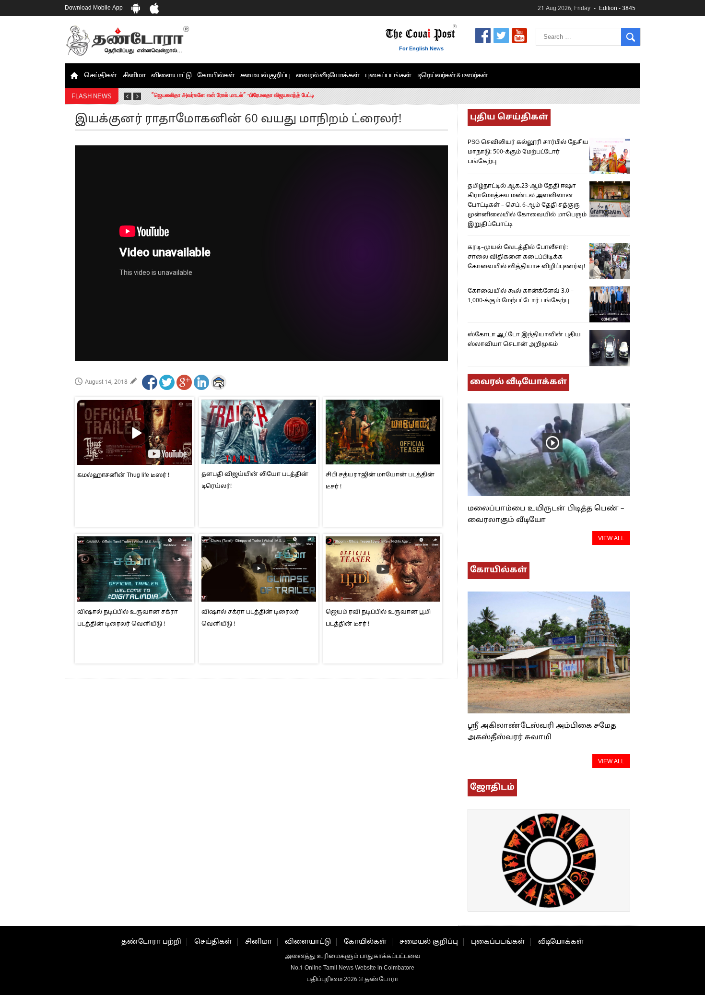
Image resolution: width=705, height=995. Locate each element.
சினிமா (134, 76)
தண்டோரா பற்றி (151, 942)
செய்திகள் (100, 76)
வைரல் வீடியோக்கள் (327, 76)
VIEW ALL (611, 538)
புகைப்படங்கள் (388, 76)
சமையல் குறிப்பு (265, 76)
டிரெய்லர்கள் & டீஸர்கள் (452, 76)
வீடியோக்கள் (561, 942)
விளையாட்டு (171, 76)
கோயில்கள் (216, 76)
